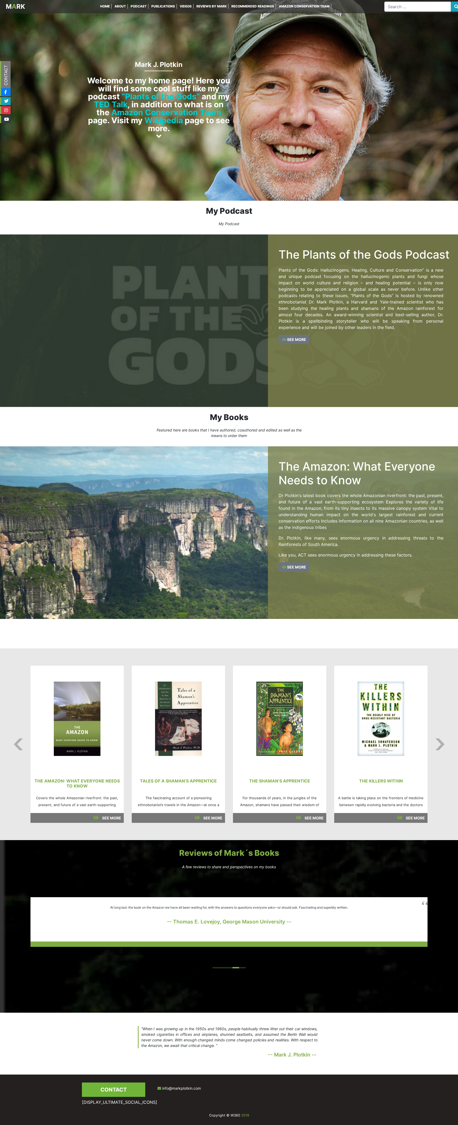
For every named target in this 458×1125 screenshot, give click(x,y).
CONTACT (5, 75)
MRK (15, 6)
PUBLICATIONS (163, 6)
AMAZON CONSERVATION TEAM (304, 6)
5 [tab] (242, 967)
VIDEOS (186, 6)
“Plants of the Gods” (161, 96)
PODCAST (139, 6)
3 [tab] (229, 967)
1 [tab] (216, 967)
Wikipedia (163, 120)
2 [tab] (222, 967)
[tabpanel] (229, 922)
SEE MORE (296, 339)
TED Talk (110, 104)
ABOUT (120, 6)
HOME (105, 6)
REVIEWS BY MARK (211, 6)
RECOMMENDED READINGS (252, 6)
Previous (18, 744)
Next (440, 744)
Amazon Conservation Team (166, 112)
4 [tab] (235, 967)
